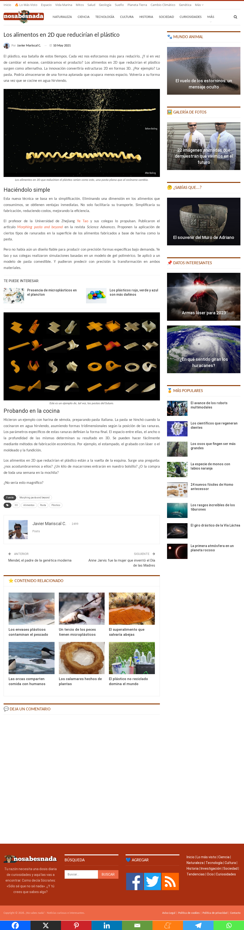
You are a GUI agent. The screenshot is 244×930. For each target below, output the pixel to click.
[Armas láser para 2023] (204, 297)
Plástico (55, 505)
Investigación (211, 868)
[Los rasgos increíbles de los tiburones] (177, 510)
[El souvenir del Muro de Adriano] (204, 221)
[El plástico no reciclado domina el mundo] (132, 658)
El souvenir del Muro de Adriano (203, 237)
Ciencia (84, 17)
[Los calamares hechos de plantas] (82, 658)
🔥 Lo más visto (26, 5)
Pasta (43, 505)
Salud (91, 5)
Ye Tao (82, 221)
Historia (146, 17)
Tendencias (196, 874)
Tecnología (104, 17)
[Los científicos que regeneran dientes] (177, 428)
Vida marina (63, 5)
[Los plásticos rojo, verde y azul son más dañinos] (96, 295)
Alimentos (29, 505)
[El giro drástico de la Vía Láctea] (177, 530)
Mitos (80, 5)
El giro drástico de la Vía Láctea (215, 525)
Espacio (46, 5)
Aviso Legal (168, 913)
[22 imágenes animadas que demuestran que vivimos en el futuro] (204, 146)
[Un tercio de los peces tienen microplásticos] (82, 609)
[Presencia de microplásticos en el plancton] (14, 295)
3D (16, 505)
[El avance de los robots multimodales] (177, 408)
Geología (105, 5)
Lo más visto (206, 857)
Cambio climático (163, 5)
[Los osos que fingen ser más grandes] (177, 449)
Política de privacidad (215, 913)
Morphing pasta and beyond (35, 497)
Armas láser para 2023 (204, 312)
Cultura (127, 17)
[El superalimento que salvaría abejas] (132, 609)
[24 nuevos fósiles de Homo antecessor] (177, 490)
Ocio (210, 874)
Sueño (119, 5)
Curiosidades (191, 17)
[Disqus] (82, 778)
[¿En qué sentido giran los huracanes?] (204, 349)
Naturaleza (62, 17)
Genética (185, 5)
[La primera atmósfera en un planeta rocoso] (177, 551)
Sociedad (166, 17)
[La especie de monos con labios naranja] (177, 469)
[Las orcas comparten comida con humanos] (32, 658)
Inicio (7, 5)
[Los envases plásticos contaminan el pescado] (32, 609)
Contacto (235, 913)
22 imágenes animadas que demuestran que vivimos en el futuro (204, 156)
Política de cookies (189, 913)
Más (198, 5)
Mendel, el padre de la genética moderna (39, 560)
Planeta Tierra (137, 5)
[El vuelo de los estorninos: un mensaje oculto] (204, 71)
